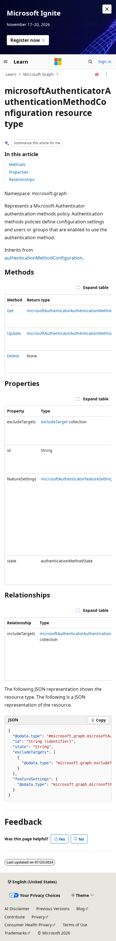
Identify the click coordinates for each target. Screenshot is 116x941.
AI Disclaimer (17, 908)
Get (10, 310)
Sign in (104, 61)
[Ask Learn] (97, 74)
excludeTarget (54, 421)
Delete (13, 356)
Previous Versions (53, 908)
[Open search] (90, 62)
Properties (18, 172)
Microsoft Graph (38, 74)
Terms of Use (75, 924)
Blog (80, 908)
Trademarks (16, 933)
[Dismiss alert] (106, 9)
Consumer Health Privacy (28, 924)
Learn (11, 74)
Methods (17, 164)
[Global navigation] (5, 62)
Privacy (38, 917)
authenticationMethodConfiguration (43, 258)
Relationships (22, 179)
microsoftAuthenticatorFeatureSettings (77, 479)
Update (14, 333)
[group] (58, 333)
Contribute (15, 917)
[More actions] (106, 74)
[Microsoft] (58, 61)
